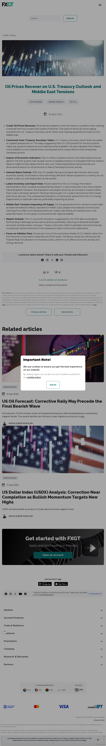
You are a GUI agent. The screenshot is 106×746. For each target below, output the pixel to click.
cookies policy (34, 377)
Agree (53, 384)
